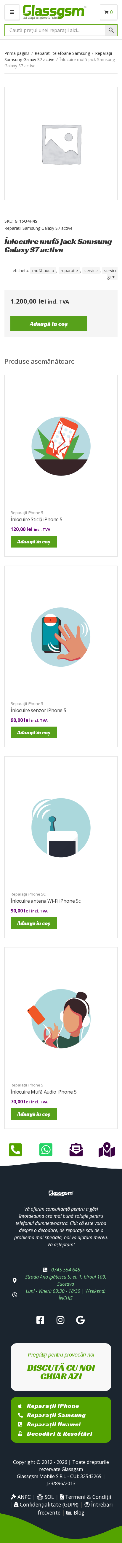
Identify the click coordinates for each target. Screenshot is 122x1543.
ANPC (23, 1496)
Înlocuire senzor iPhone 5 (38, 710)
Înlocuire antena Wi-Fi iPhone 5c (46, 901)
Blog (78, 1512)
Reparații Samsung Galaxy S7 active (38, 228)
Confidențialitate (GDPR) (48, 1504)
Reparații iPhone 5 (27, 512)
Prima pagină (17, 53)
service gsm (111, 274)
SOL (48, 1496)
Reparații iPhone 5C (28, 894)
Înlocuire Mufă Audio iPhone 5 (43, 1092)
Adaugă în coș (49, 324)
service (91, 270)
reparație (69, 270)
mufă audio (43, 270)
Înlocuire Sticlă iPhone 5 (36, 519)
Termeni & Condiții (87, 1496)
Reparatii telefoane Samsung (62, 53)
